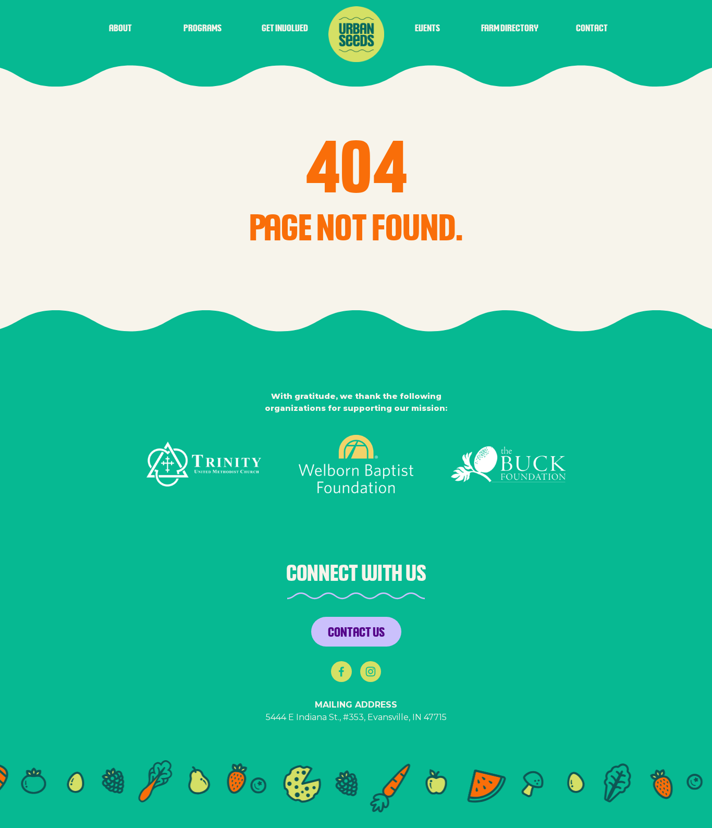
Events (427, 27)
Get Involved (285, 27)
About (120, 27)
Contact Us (356, 631)
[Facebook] (341, 671)
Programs (202, 27)
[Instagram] (370, 671)
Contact (592, 27)
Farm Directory (509, 27)
